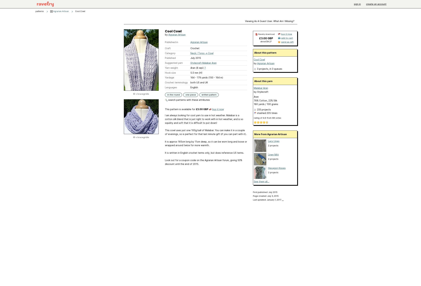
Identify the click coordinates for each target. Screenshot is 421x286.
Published (170, 58)
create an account (376, 4)
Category (170, 53)
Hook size (170, 72)
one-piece (191, 95)
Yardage (169, 77)
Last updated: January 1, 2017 (268, 200)
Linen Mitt (273, 154)
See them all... (261, 181)
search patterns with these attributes (189, 99)
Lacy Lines (273, 141)
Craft (168, 48)
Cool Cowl (259, 59)
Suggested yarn (174, 62)
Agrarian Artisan (61, 11)
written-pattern (209, 95)
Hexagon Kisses (277, 168)
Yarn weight (171, 67)
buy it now (218, 109)
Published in (171, 42)
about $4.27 (266, 41)
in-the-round (173, 95)
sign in (357, 4)
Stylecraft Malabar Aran (203, 62)
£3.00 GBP (266, 38)
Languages (171, 87)
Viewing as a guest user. (269, 21)
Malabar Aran (261, 88)
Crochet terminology (176, 82)
